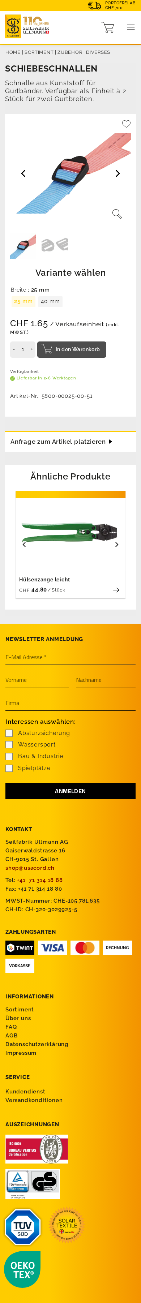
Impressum (21, 1053)
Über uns (18, 1018)
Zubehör (69, 52)
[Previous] (24, 544)
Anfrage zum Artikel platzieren (58, 441)
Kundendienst (25, 1091)
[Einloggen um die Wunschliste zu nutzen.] (126, 126)
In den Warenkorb (78, 349)
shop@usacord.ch (30, 868)
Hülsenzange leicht (44, 579)
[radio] (23, 301)
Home (13, 52)
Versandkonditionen (34, 1100)
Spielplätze (34, 768)
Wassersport (37, 744)
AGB (11, 1035)
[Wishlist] (126, 126)
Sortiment (39, 52)
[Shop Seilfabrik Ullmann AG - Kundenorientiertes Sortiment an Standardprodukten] (28, 27)
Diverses (98, 52)
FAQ (11, 1027)
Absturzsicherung (44, 733)
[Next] (116, 544)
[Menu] (131, 27)
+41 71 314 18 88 (40, 880)
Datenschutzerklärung (36, 1044)
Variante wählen (70, 272)
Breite (18, 290)
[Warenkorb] (107, 27)
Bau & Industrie (40, 756)
